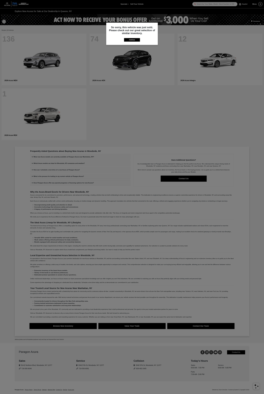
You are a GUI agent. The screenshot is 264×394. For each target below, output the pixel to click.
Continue (132, 40)
